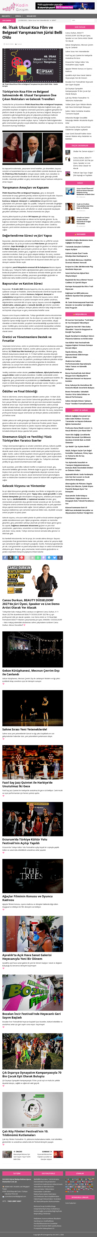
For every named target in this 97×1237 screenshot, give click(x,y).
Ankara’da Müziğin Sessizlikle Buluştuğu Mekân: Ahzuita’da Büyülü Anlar (79, 120)
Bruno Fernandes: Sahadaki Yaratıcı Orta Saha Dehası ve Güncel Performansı (77, 394)
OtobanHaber (48, 1199)
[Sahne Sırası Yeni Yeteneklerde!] (32, 708)
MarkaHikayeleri (43, 1201)
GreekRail (53, 1223)
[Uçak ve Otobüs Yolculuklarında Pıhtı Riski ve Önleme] (70, 206)
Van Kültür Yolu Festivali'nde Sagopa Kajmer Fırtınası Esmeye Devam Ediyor (79, 345)
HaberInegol (38, 1199)
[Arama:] (83, 20)
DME (49, 1226)
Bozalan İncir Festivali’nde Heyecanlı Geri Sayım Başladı (31, 1015)
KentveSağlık (38, 1211)
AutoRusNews (56, 1226)
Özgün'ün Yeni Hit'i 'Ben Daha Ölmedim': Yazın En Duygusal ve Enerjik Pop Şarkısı (78, 329)
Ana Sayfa (6, 16)
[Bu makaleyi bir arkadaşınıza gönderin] (27, 558)
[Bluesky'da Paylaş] (54, 558)
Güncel (18, 16)
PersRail (37, 1223)
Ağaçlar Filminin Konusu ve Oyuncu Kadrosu (27, 898)
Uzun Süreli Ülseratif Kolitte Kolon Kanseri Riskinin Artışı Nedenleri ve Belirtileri (78, 136)
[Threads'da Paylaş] (60, 558)
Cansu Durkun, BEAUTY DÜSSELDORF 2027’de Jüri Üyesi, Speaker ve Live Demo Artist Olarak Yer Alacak (31, 603)
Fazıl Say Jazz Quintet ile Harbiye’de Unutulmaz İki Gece (27, 784)
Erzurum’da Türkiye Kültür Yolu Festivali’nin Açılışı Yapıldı (24, 841)
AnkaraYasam (57, 1184)
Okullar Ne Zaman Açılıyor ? (83, 151)
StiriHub (44, 1226)
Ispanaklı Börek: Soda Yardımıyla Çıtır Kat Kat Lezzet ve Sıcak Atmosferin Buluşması (79, 477)
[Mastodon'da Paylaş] (43, 558)
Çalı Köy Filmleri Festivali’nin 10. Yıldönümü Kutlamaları (25, 1133)
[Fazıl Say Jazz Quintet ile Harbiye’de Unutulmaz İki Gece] (32, 762)
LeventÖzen (38, 1184)
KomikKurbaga (50, 1206)
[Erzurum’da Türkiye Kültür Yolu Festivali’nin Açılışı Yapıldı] (32, 819)
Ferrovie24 (37, 1226)
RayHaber (81, 234)
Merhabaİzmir (49, 1186)
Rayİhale (58, 1211)
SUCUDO (37, 1179)
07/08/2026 (82, 197)
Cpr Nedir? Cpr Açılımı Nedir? (77, 446)
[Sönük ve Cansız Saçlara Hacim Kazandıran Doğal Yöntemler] (70, 220)
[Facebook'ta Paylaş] (5, 558)
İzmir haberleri (70, 1203)
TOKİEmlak (46, 1214)
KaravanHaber (39, 1189)
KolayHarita (38, 1209)
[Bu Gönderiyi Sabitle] (21, 558)
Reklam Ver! (31, 16)
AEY (35, 1201)
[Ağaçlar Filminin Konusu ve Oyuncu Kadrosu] (32, 876)
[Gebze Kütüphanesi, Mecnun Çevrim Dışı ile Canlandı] (32, 649)
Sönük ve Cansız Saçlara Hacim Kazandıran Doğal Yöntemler (84, 220)
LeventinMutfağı (49, 1211)
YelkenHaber (49, 1189)
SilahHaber (52, 1194)
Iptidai (46, 1194)
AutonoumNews (47, 1218)
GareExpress (38, 1221)
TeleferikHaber (53, 1179)
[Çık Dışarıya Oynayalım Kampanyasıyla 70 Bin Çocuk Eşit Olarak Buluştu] (32, 1051)
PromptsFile (38, 1228)
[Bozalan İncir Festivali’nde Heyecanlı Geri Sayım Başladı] (32, 993)
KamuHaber (38, 1191)
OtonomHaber (39, 1182)
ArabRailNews (49, 1221)
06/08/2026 (82, 211)
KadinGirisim (47, 1184)
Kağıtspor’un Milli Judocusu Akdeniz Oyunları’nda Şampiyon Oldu (78, 296)
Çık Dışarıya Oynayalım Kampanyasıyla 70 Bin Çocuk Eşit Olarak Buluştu (31, 1074)
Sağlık (80, 183)
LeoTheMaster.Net (40, 1196)
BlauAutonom (45, 1223)
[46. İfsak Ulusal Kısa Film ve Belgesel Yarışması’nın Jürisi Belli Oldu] (32, 81)
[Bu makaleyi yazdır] (32, 558)
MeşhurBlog (81, 314)
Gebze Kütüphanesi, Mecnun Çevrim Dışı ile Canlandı (31, 672)
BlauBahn (57, 1218)
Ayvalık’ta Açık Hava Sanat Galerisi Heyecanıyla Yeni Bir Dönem (27, 957)
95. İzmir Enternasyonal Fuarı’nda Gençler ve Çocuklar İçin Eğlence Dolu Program (79, 305)
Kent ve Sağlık (81, 410)
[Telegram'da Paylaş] (49, 558)
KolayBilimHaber (53, 1196)
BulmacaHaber (54, 1201)
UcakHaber (47, 1191)
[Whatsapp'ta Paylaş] (38, 558)
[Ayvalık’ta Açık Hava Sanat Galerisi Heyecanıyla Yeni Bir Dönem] (32, 934)
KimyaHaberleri (50, 1182)
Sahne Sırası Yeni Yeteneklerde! (24, 729)
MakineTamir (38, 1194)
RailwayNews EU (48, 1228)
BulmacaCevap (39, 1206)
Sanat (19, 44)
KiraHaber (57, 1199)
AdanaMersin (39, 1186)
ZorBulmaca (55, 1209)
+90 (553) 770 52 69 (11, 1194)
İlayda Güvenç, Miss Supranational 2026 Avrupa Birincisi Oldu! (76, 354)
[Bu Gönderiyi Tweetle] (10, 558)
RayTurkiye (47, 1209)
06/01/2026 (9, 44)
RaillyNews (38, 1218)
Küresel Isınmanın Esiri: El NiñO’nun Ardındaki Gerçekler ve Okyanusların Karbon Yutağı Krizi (79, 510)
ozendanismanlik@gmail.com (15, 1196)
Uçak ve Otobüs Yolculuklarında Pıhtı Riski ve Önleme (85, 206)
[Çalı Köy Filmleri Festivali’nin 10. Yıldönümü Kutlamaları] (32, 1110)
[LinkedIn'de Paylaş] (16, 558)
